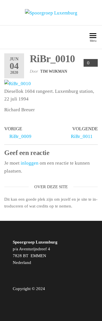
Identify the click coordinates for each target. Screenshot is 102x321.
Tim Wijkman (53, 71)
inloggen (30, 163)
